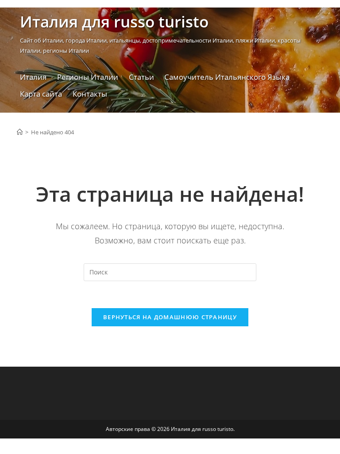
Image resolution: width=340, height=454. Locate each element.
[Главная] (20, 132)
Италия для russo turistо (114, 21)
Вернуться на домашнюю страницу (170, 317)
